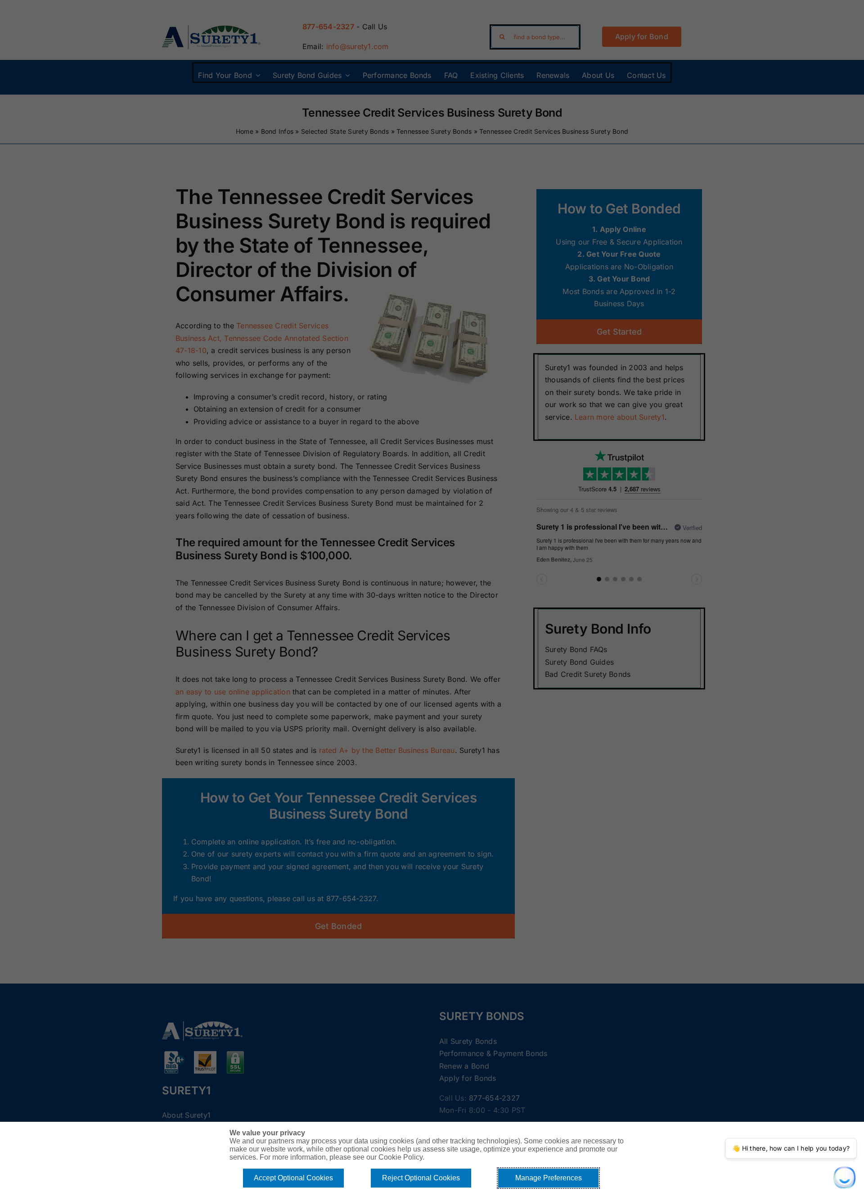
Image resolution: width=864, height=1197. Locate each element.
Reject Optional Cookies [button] (421, 1178)
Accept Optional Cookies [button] (293, 1178)
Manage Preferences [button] (548, 1178)
